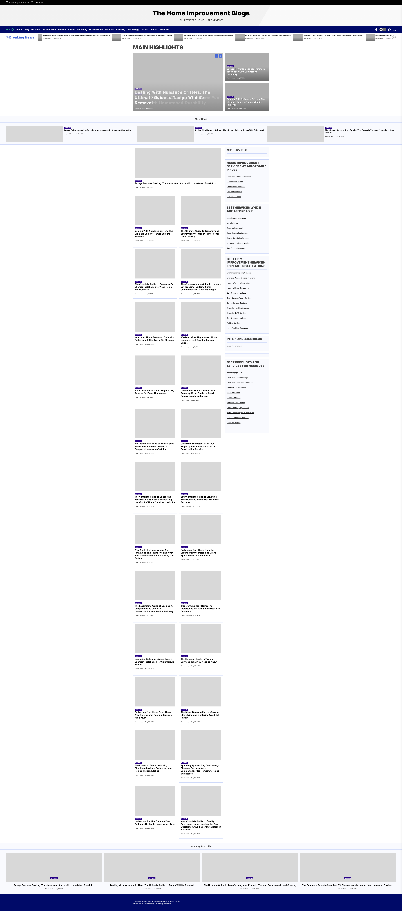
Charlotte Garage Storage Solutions (241, 278)
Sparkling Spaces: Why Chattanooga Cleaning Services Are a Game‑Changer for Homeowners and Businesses (200, 769)
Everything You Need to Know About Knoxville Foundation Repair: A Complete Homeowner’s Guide (138, 36)
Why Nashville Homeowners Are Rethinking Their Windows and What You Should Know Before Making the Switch (154, 554)
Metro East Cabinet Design (237, 378)
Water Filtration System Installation (240, 413)
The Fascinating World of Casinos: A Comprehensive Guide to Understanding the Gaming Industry (154, 609)
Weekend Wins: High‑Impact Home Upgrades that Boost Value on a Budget (199, 340)
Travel (144, 29)
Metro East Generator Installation (240, 383)
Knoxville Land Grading (236, 403)
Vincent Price (110, 38)
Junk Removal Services (236, 248)
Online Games (96, 29)
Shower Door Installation (236, 388)
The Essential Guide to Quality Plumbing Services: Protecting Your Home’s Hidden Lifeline (154, 768)
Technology (133, 29)
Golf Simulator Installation (237, 293)
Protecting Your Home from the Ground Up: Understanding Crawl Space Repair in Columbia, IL (198, 553)
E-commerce (49, 29)
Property (120, 29)
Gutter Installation (233, 398)
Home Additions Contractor (237, 328)
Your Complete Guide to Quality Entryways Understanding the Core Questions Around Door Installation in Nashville (201, 825)
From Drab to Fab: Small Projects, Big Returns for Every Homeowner (154, 392)
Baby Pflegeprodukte (235, 372)
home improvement (234, 346)
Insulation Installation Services (238, 243)
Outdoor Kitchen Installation (238, 418)
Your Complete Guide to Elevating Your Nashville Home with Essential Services (200, 500)
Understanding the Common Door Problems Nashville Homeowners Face (155, 823)
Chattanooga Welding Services (239, 273)
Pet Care (109, 29)
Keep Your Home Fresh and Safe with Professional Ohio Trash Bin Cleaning (154, 339)
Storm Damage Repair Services (239, 298)
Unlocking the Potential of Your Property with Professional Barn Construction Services (198, 446)
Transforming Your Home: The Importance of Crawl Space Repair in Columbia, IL (200, 609)
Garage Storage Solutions (237, 303)
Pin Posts (164, 29)
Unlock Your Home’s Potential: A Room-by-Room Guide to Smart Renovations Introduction (63, 36)
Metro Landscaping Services (238, 408)
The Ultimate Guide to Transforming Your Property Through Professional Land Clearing (340, 36)
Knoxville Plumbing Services (238, 308)
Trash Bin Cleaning (234, 423)
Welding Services (233, 323)
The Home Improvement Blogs (201, 13)
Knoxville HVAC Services (236, 313)
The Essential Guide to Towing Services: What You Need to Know (199, 660)
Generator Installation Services (239, 177)
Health (71, 29)
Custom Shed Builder (235, 182)
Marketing (82, 29)
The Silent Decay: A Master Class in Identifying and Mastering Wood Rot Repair (200, 715)
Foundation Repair (234, 197)
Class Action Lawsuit (235, 228)
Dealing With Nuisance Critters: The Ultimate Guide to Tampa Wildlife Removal (272, 36)
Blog (26, 29)
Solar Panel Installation (236, 187)
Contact (154, 29)
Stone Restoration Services (237, 233)
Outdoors (36, 29)
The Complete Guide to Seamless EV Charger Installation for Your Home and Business (154, 287)
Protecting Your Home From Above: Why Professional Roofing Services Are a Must (153, 715)
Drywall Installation (234, 192)
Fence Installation (233, 393)
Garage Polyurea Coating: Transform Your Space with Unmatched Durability (208, 36)
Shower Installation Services (238, 238)
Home (9, 29)
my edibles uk (232, 223)
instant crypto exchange (236, 218)
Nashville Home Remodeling (238, 288)
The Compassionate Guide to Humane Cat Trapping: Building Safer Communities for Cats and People (201, 287)
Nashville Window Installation (238, 283)
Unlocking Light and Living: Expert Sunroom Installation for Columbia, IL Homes (154, 662)
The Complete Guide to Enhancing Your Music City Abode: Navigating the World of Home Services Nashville (155, 500)
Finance (62, 29)
